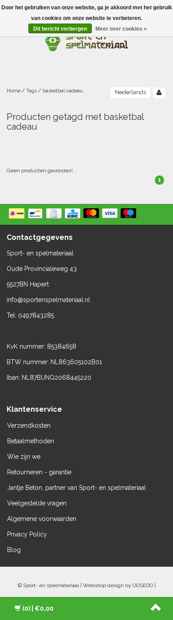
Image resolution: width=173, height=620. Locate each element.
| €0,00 (38, 608)
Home (13, 91)
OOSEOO (143, 585)
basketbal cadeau (63, 91)
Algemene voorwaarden (41, 518)
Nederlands (130, 92)
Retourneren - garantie (39, 472)
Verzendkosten (29, 425)
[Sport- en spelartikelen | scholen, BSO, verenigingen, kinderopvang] (86, 40)
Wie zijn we (23, 456)
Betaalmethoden (30, 441)
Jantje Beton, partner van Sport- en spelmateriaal (76, 487)
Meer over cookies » (121, 29)
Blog (14, 549)
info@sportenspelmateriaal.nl (48, 299)
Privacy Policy (27, 534)
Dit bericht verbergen (60, 29)
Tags (31, 91)
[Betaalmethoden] (73, 214)
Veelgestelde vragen (37, 503)
